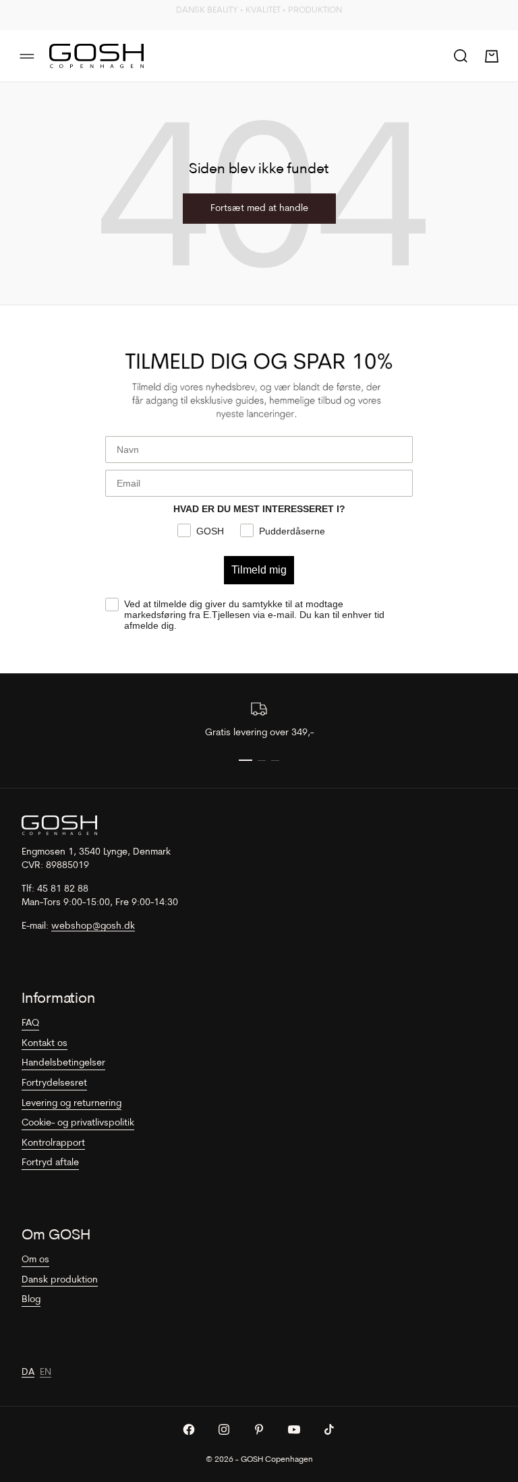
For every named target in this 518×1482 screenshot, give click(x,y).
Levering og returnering (71, 1104)
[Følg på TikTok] (329, 1429)
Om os (35, 1260)
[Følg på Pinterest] (259, 1429)
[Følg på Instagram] (224, 1429)
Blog (31, 1300)
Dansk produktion (60, 1280)
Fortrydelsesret (54, 1083)
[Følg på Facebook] (189, 1429)
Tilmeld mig (259, 570)
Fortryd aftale (50, 1163)
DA (28, 1372)
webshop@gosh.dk (93, 926)
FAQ (30, 1023)
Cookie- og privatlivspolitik (78, 1123)
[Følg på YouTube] (294, 1429)
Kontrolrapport (53, 1143)
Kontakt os (44, 1044)
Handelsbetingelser (63, 1063)
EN (45, 1372)
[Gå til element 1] (245, 760)
